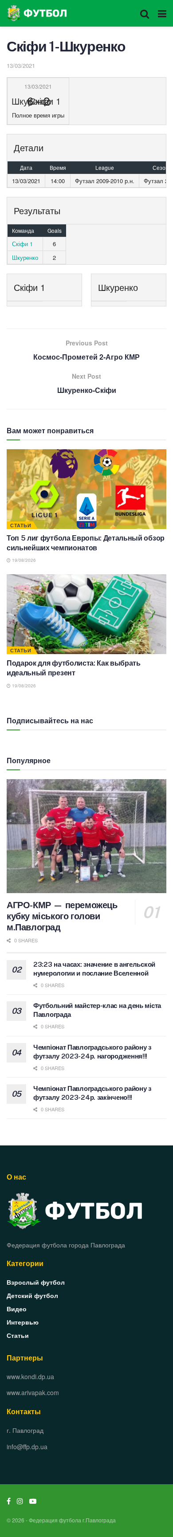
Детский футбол (32, 1295)
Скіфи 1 (22, 243)
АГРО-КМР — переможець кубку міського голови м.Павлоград (62, 916)
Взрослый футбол (36, 1282)
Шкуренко (25, 257)
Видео (17, 1308)
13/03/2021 (21, 65)
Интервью (23, 1321)
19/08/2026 (23, 560)
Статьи (20, 525)
